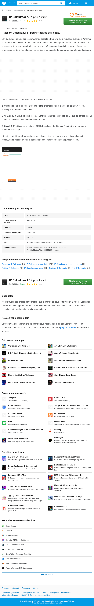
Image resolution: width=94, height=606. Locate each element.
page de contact (68, 327)
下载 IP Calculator (79, 268)
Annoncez (26, 588)
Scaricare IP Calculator (58, 268)
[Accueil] (3, 10)
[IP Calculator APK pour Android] (4, 19)
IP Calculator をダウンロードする (68, 264)
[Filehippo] (8, 3)
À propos (5, 588)
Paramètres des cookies (40, 595)
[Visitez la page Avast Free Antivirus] (78, 15)
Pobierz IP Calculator (10, 268)
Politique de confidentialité (60, 592)
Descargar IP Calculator (11, 264)
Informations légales (10, 595)
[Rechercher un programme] (61, 3)
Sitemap (36, 588)
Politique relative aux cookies (34, 592)
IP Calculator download (33, 268)
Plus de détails (47, 574)
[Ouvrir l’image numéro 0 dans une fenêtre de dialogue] (12, 165)
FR (86, 3)
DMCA (24, 595)
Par (13, 21)
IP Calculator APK (28, 16)
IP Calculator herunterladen (38, 264)
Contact (15, 588)
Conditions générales (10, 592)
